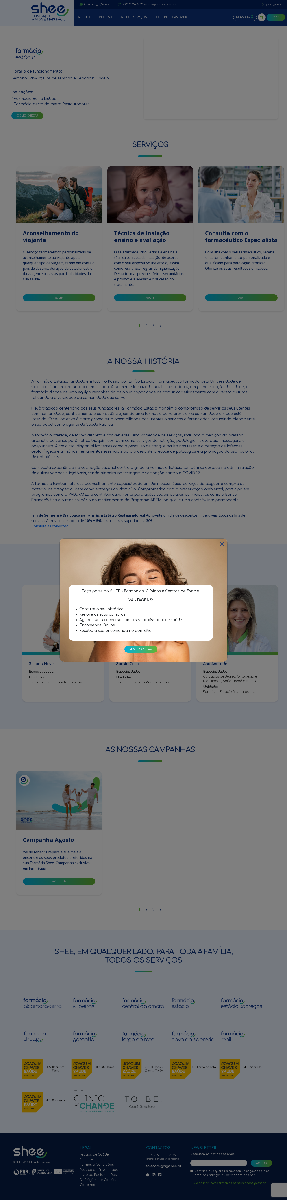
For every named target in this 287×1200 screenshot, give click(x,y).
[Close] (222, 544)
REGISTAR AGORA (141, 649)
